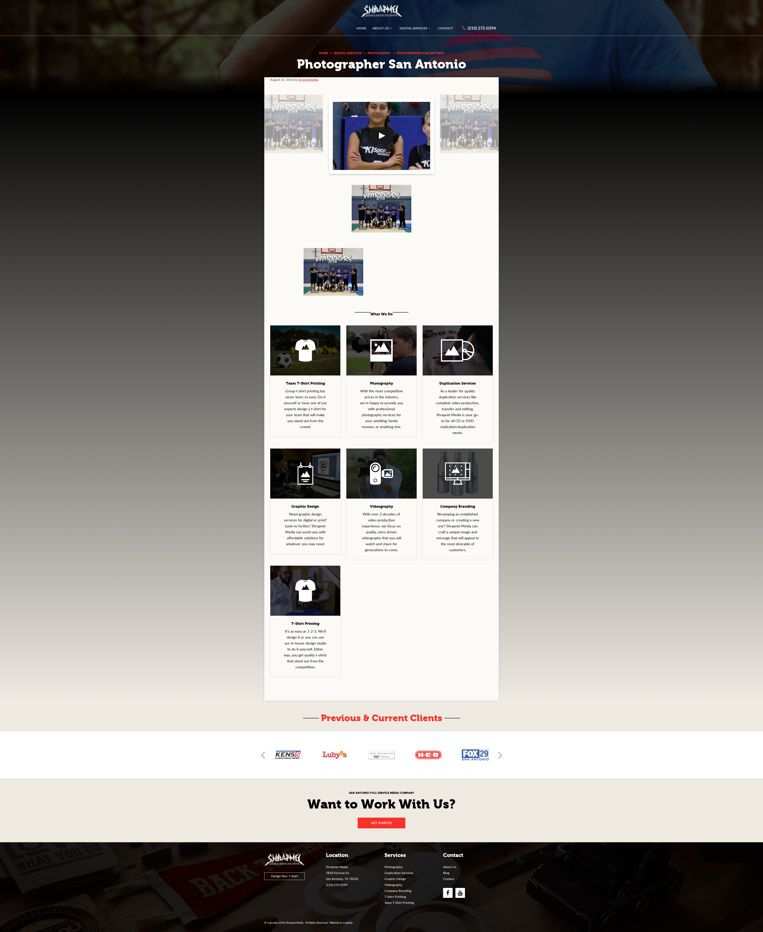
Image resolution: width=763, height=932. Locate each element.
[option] (287, 754)
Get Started (381, 823)
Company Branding (397, 890)
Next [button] (500, 755)
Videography (393, 885)
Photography (393, 867)
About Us (449, 867)
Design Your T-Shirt (284, 876)
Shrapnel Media (381, 11)
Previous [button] (262, 755)
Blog (446, 873)
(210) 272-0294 (336, 885)
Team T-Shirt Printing (399, 902)
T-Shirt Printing (395, 896)
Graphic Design (395, 879)
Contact (448, 879)
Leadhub (347, 923)
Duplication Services (398, 873)
